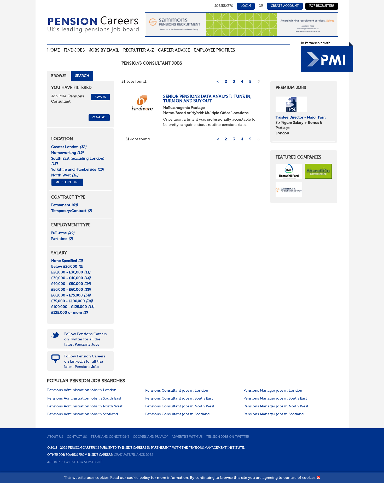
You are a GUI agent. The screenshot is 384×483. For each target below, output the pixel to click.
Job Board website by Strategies (74, 462)
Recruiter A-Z (138, 50)
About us (55, 437)
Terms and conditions (110, 437)
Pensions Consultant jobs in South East (179, 398)
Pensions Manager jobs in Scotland (273, 414)
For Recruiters (321, 6)
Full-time (62, 233)
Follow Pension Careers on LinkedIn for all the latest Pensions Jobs (84, 362)
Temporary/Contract (71, 211)
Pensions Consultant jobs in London (176, 390)
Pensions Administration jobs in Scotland (82, 414)
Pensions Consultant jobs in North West (179, 406)
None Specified (67, 261)
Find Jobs (74, 50)
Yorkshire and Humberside (77, 169)
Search (82, 76)
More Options (67, 182)
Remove (100, 97)
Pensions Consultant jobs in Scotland (177, 414)
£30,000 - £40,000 (71, 278)
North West (64, 175)
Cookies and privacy (150, 437)
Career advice (174, 50)
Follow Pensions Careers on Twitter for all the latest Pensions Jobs (85, 339)
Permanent (64, 205)
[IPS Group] (291, 104)
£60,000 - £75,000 (71, 295)
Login (246, 6)
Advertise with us (187, 437)
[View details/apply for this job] (142, 102)
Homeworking (67, 153)
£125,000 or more (69, 312)
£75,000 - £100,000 (72, 301)
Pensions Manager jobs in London (272, 390)
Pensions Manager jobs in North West (275, 406)
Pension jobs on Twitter (227, 437)
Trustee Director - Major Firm (300, 117)
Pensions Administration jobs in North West (85, 406)
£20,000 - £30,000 (70, 272)
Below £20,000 (67, 266)
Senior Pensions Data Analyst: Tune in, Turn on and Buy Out (207, 99)
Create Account (285, 6)
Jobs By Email (104, 50)
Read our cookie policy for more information (149, 478)
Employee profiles (214, 50)
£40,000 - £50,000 (71, 284)
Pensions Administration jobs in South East (84, 398)
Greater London (68, 147)
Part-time (62, 239)
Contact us (77, 437)
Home (53, 50)
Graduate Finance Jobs (133, 455)
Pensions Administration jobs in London (82, 390)
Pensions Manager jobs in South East (275, 398)
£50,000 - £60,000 (71, 289)
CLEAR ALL (99, 117)
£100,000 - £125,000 (72, 307)
